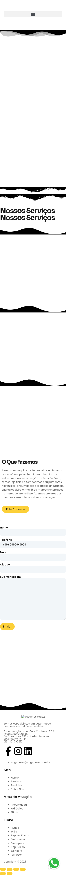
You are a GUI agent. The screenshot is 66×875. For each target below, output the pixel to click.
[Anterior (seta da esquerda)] (3, 873)
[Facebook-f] (8, 751)
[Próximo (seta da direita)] (9, 873)
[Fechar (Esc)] (23, 869)
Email (3, 552)
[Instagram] (18, 751)
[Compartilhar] (16, 869)
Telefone (6, 540)
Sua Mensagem (10, 577)
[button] (33, 14)
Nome (4, 527)
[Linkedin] (28, 751)
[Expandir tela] (9, 869)
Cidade (5, 564)
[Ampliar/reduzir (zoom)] (3, 869)
